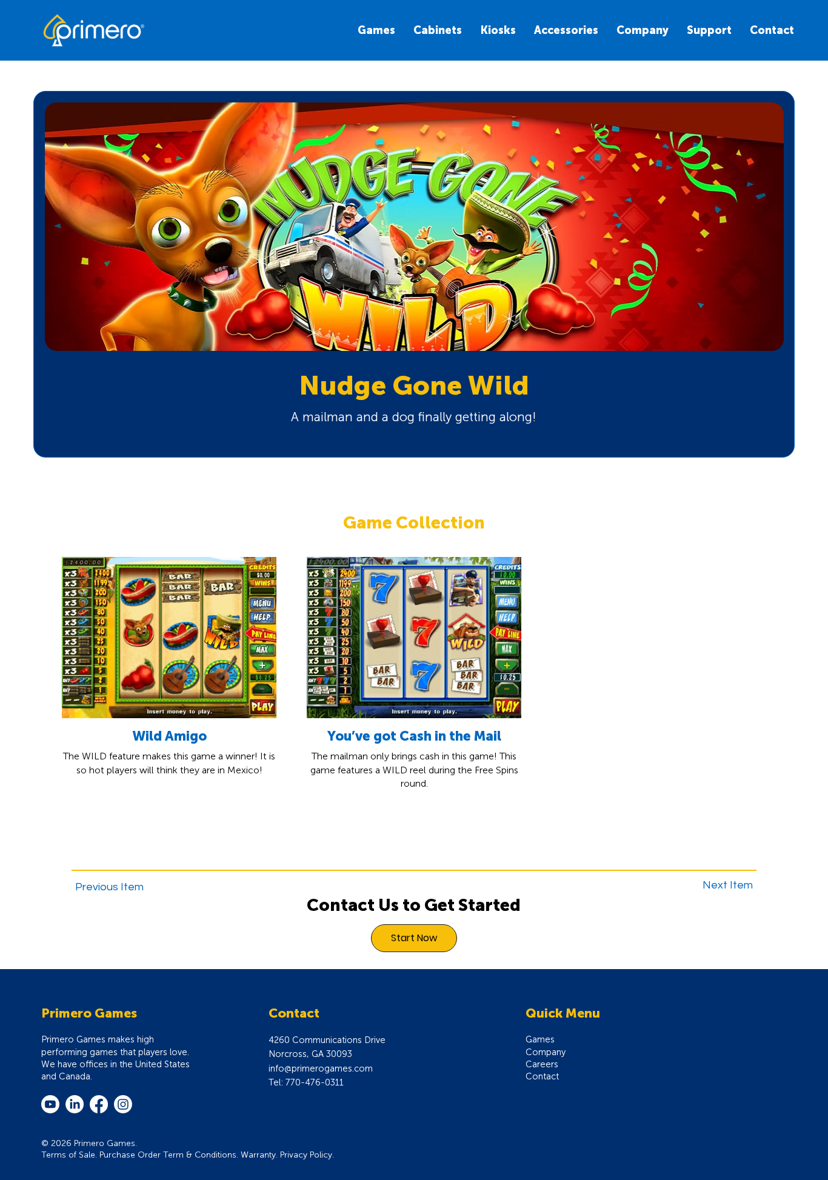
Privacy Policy (306, 1155)
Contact (542, 1076)
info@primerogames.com (321, 1068)
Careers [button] (542, 1064)
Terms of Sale (68, 1155)
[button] (498, 30)
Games (540, 1039)
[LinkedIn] (74, 1104)
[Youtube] (50, 1104)
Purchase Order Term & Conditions (167, 1155)
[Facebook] (99, 1104)
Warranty (258, 1155)
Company (546, 1052)
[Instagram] (123, 1104)
